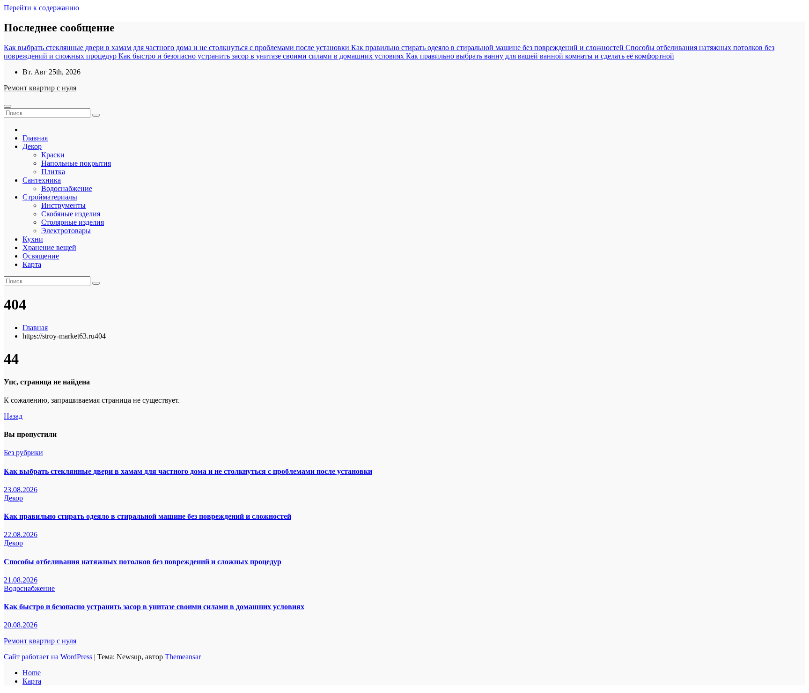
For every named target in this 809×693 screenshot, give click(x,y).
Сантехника (41, 180)
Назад (13, 416)
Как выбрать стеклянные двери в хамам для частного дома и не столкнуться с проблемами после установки (188, 471)
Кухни (32, 239)
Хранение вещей (49, 247)
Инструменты (63, 205)
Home (31, 673)
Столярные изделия (72, 222)
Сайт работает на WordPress (49, 657)
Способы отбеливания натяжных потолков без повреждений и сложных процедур (142, 562)
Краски (53, 155)
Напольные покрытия (76, 163)
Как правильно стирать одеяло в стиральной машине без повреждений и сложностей (147, 516)
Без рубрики (23, 453)
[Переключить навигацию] (7, 106)
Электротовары (66, 231)
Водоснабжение (66, 188)
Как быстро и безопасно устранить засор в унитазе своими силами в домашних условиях (154, 607)
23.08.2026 (20, 490)
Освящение (40, 256)
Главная (35, 138)
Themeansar (183, 657)
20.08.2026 (20, 625)
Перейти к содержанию (41, 8)
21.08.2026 (20, 580)
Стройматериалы (49, 197)
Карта (31, 264)
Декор (32, 146)
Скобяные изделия (70, 214)
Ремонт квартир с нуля (40, 88)
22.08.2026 (20, 534)
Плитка (53, 172)
